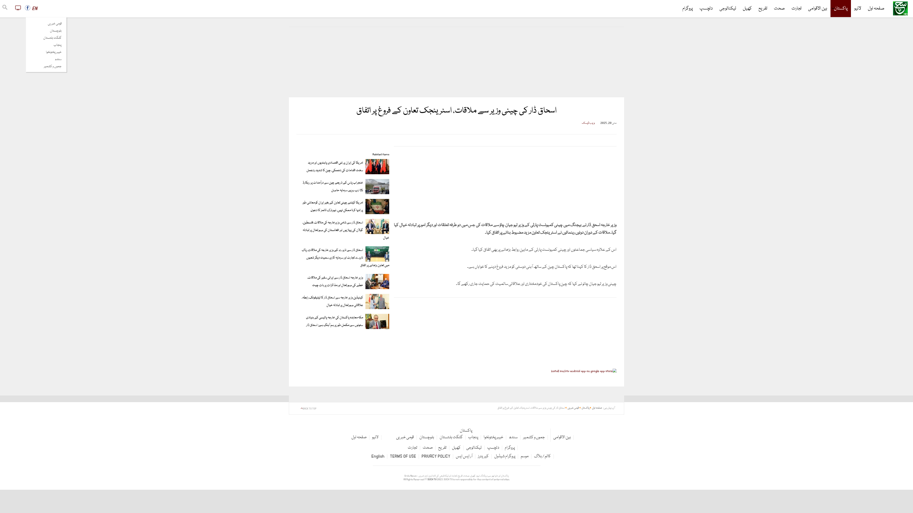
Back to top (309, 409)
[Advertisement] (456, 62)
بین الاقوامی (817, 8)
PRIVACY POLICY (436, 456)
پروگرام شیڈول (504, 456)
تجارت (796, 8)
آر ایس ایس (464, 456)
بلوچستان (56, 30)
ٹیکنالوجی (727, 8)
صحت (779, 8)
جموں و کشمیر (53, 66)
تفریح (762, 8)
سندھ (58, 59)
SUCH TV (432, 479)
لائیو (857, 8)
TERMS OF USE (403, 456)
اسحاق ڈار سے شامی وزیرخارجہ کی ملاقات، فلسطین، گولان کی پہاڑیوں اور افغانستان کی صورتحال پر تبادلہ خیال (345, 230)
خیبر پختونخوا (54, 52)
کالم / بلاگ (542, 456)
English (377, 456)
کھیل (747, 8)
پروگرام (687, 8)
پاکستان (841, 8)
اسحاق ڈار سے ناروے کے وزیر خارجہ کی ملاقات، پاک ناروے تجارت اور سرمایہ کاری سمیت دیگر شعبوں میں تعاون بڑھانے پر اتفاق (345, 258)
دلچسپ (706, 8)
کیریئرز (483, 456)
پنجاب (57, 45)
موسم (525, 456)
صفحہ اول (876, 8)
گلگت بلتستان (52, 38)
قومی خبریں (55, 23)
